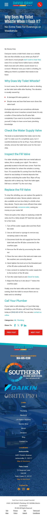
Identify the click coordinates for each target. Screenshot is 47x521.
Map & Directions (23, 461)
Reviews (23, 433)
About (23, 428)
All (15, 320)
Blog (23, 437)
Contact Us (23, 441)
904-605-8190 (23, 358)
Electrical (23, 415)
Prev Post (11, 332)
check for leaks (33, 277)
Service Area (23, 424)
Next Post (35, 332)
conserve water (24, 207)
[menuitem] (7, 512)
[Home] (23, 4)
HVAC (23, 407)
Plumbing (20, 320)
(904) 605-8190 (17, 312)
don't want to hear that (32, 60)
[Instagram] (23, 489)
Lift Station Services (23, 420)
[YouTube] (28, 489)
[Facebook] (19, 489)
